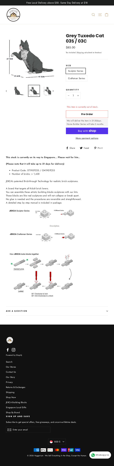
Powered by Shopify (14, 355)
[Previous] (8, 91)
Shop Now (11, 397)
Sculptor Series (75, 71)
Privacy (9, 382)
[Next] (53, 91)
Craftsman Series (76, 78)
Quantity (72, 90)
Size (68, 66)
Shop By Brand (13, 412)
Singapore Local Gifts (16, 407)
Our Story (10, 377)
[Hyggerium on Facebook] (8, 350)
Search (9, 361)
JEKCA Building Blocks (16, 402)
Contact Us (11, 371)
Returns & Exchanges (15, 387)
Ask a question (16, 311)
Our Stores (11, 366)
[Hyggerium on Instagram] (13, 350)
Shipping (80, 52)
